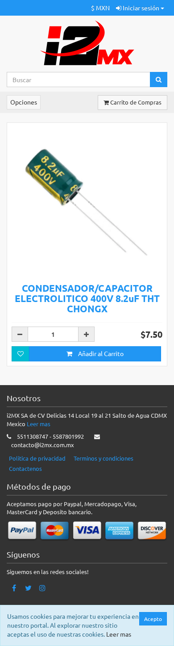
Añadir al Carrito (100, 353)
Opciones (23, 102)
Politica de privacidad (37, 458)
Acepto (153, 618)
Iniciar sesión (141, 8)
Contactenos (25, 468)
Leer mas (38, 424)
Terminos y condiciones (103, 458)
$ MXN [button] (100, 8)
